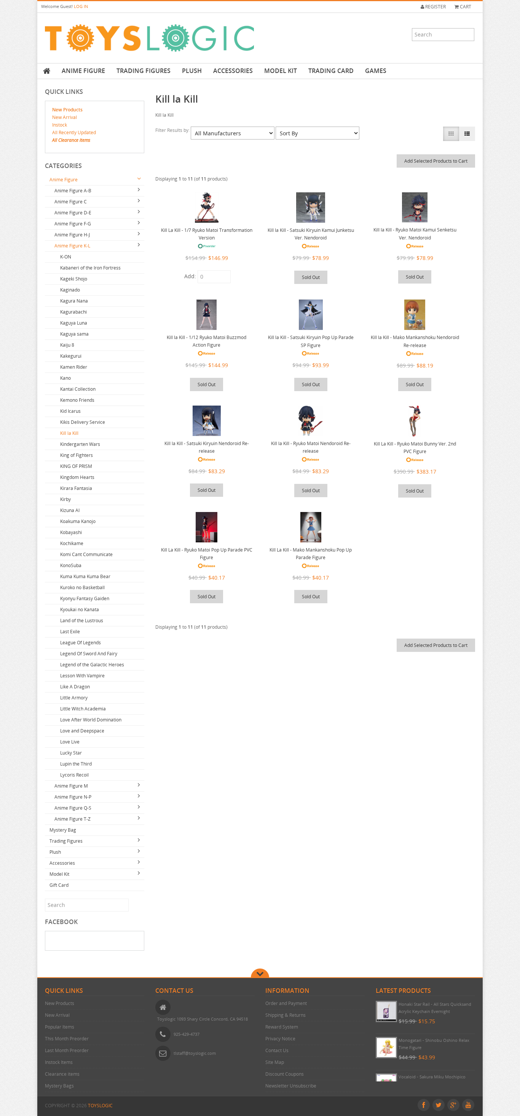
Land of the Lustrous (81, 620)
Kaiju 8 (67, 345)
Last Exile (70, 631)
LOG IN (81, 6)
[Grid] (451, 134)
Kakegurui (70, 356)
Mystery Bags (59, 1086)
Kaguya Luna (73, 323)
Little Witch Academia (83, 708)
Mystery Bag (62, 830)
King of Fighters (76, 455)
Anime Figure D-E (72, 212)
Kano (65, 378)
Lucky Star (71, 753)
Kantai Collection (78, 389)
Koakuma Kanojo (78, 521)
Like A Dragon (75, 686)
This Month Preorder (67, 1038)
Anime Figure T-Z (72, 819)
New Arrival (64, 117)
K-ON (65, 257)
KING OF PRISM (76, 466)
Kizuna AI (70, 510)
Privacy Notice (280, 1038)
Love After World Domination (90, 720)
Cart (465, 6)
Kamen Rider (73, 367)
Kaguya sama (74, 334)
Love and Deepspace (82, 731)
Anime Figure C (70, 201)
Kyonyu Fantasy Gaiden (84, 598)
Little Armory (74, 697)
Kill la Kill (69, 433)
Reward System (281, 1027)
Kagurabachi (73, 312)
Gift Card (59, 885)
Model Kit (280, 71)
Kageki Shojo (73, 279)
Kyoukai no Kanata (79, 609)
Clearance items (62, 1074)
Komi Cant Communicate (86, 554)
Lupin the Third (76, 764)
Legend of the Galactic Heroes (92, 664)
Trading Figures (143, 71)
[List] (467, 134)
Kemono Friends (77, 400)
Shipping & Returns (285, 1015)
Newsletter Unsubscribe (290, 1086)
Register (435, 6)
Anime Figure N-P (72, 797)
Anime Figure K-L (72, 246)
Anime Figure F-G (72, 223)
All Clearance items (71, 140)
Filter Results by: (173, 130)
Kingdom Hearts (77, 477)
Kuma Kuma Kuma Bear (85, 576)
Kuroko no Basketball (82, 587)
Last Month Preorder (67, 1050)
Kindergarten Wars (80, 444)
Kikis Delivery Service (82, 422)
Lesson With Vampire (82, 675)
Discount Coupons (284, 1074)
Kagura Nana (74, 301)
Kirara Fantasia (76, 488)
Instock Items (59, 1062)
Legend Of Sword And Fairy (88, 653)
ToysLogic (100, 1105)
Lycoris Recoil (74, 775)
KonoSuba (70, 565)
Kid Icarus (70, 411)
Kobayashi (71, 532)
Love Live (70, 742)
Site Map (274, 1062)
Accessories (233, 71)
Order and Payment (286, 1003)
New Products (67, 109)
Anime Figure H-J (72, 234)
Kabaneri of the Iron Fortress (90, 268)
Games (375, 71)
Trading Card (331, 71)
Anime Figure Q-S (72, 808)
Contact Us (277, 1050)
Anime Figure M (71, 786)
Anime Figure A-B (72, 190)
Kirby (65, 499)
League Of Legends (80, 642)
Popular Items (59, 1027)
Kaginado (70, 290)
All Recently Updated (74, 132)
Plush (192, 71)
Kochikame (71, 543)
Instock (59, 125)
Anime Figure (83, 71)
